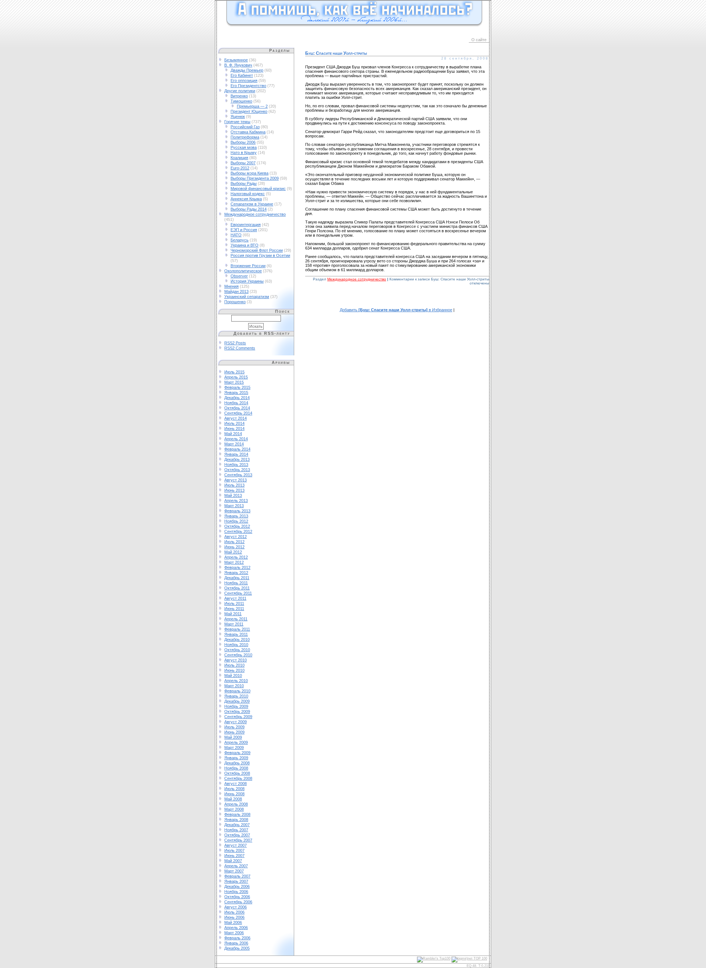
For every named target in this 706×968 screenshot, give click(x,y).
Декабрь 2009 (237, 701)
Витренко (239, 96)
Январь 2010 (236, 696)
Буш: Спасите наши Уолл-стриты (336, 53)
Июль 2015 (234, 372)
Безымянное (236, 60)
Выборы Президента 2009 (255, 178)
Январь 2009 (236, 758)
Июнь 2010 (234, 670)
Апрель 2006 (236, 927)
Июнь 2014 (234, 428)
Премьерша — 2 (252, 106)
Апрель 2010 (236, 680)
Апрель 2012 (236, 557)
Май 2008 (233, 799)
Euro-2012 (240, 168)
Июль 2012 (234, 541)
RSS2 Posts (235, 343)
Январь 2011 (236, 634)
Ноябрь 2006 (236, 891)
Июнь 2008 (234, 794)
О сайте (478, 39)
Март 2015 (234, 382)
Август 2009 (235, 722)
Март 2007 (234, 871)
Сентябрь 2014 (238, 413)
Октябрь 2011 (237, 588)
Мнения (231, 286)
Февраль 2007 (237, 876)
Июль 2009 (234, 727)
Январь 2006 (236, 943)
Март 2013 (234, 505)
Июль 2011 (234, 603)
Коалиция (239, 157)
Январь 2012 (236, 572)
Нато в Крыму (244, 152)
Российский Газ (245, 127)
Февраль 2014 (237, 449)
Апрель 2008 (236, 804)
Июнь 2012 (234, 547)
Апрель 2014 (236, 439)
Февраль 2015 (237, 387)
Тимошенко (241, 101)
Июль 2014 (234, 423)
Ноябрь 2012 (236, 521)
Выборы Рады (244, 183)
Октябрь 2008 (237, 773)
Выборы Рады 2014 (249, 209)
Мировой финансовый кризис (258, 188)
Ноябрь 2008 (236, 768)
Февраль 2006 (237, 938)
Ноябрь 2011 (236, 583)
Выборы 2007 (243, 163)
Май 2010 (233, 675)
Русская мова (244, 147)
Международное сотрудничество (255, 214)
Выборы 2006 (243, 142)
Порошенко (235, 302)
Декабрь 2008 (237, 763)
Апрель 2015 (236, 377)
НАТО (236, 235)
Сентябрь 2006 (238, 902)
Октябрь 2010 (237, 650)
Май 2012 (233, 552)
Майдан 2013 (236, 291)
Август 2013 (235, 480)
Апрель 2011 (235, 619)
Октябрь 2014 (237, 408)
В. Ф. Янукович (238, 65)
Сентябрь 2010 (238, 655)
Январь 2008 (236, 819)
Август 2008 (235, 783)
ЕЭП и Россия (244, 229)
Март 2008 (234, 809)
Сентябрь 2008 (238, 778)
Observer (239, 276)
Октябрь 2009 (237, 711)
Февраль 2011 (237, 629)
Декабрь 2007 (237, 824)
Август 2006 (235, 907)
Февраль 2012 (237, 567)
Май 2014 (233, 433)
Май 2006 (233, 922)
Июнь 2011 (234, 608)
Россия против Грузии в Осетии (260, 255)
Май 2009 (233, 737)
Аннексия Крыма (246, 199)
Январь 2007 (236, 881)
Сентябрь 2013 (238, 475)
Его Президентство (248, 85)
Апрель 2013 (236, 500)
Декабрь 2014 (237, 397)
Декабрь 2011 (236, 578)
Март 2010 (234, 686)
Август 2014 (235, 418)
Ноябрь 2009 (236, 706)
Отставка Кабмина (248, 132)
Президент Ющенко (249, 111)
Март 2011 (233, 624)
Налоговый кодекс (248, 193)
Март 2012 (234, 562)
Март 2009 (234, 747)
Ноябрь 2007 (236, 830)
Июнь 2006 (234, 917)
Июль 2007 (234, 850)
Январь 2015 (236, 392)
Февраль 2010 (237, 691)
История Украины (247, 281)
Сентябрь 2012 (238, 531)
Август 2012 (235, 536)
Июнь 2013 (234, 490)
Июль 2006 (234, 912)
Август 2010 (235, 660)
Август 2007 (235, 845)
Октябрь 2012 (237, 526)
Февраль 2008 (237, 814)
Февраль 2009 (237, 752)
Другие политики (239, 91)
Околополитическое (243, 271)
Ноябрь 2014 (236, 403)
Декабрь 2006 (237, 886)
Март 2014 (234, 444)
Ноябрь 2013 (236, 464)
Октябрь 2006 (237, 896)
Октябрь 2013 (237, 469)
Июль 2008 (234, 788)
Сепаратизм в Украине (252, 204)
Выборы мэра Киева (249, 173)
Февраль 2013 (237, 511)
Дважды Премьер (247, 70)
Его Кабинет (242, 75)
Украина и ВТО (244, 245)
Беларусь (240, 240)
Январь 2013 (236, 516)
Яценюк (238, 116)
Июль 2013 (234, 485)
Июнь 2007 (234, 855)
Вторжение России (248, 265)
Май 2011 (233, 614)
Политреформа (245, 137)
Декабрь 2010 (237, 639)
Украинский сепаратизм (246, 296)
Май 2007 (233, 860)
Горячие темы (237, 121)
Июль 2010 (234, 665)
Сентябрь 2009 (238, 716)
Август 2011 (235, 598)
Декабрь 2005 (237, 948)
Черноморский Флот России (257, 250)
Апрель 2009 (236, 742)
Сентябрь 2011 (238, 593)
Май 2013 (233, 495)
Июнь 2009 (234, 732)
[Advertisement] (397, 300)
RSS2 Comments (239, 348)
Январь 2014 (236, 454)
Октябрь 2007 (237, 835)
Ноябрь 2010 (236, 644)
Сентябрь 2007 (238, 840)
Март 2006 (234, 933)
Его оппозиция (244, 80)
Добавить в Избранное (396, 310)
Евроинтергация (246, 224)
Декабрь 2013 (237, 459)
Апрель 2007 (236, 866)
